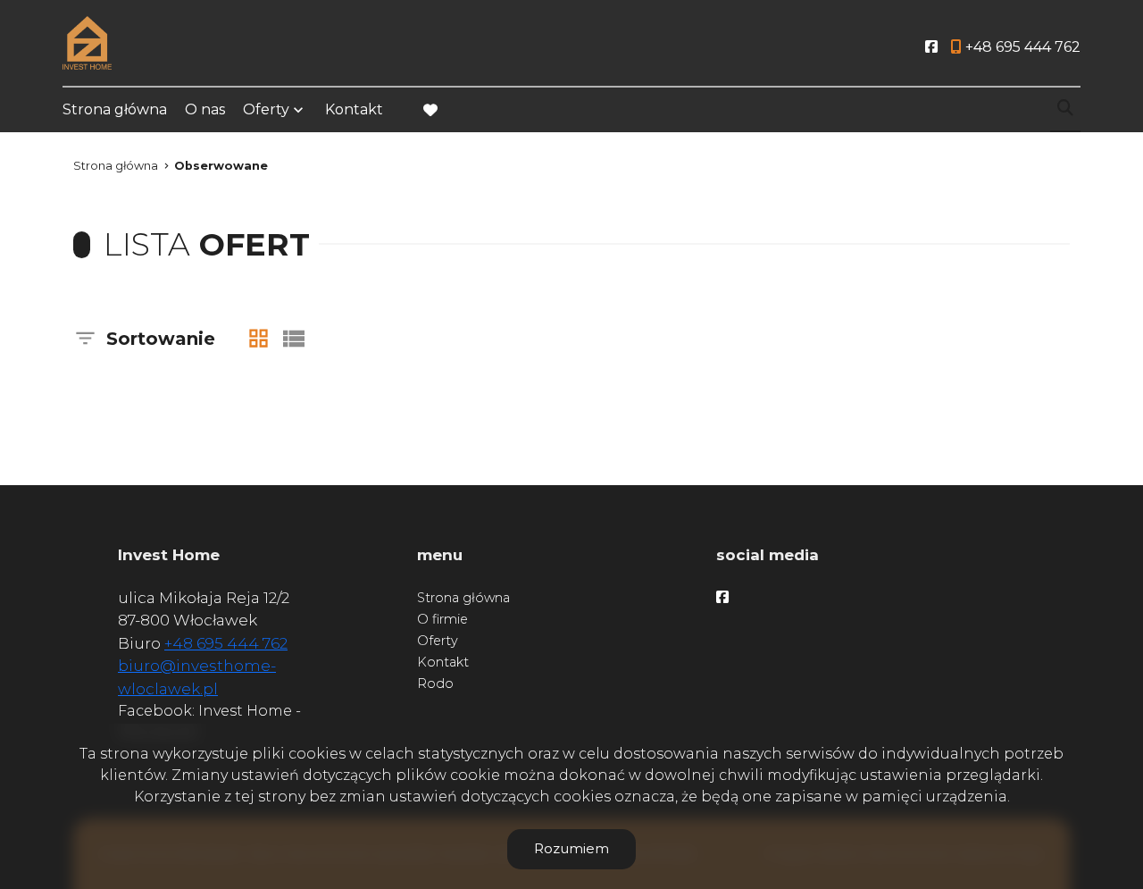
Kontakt (354, 109)
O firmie (442, 619)
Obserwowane (221, 165)
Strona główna (115, 109)
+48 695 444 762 (226, 643)
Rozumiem (571, 848)
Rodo (435, 683)
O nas (205, 109)
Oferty (266, 109)
